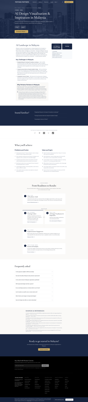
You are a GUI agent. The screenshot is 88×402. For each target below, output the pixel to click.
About (56, 2)
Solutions (40, 2)
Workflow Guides (47, 389)
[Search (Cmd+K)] (63, 2)
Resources (46, 2)
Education (36, 382)
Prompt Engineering (47, 382)
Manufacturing (37, 384)
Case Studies (56, 382)
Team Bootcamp (27, 382)
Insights (51, 2)
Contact (66, 386)
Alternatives (56, 386)
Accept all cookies (69, 399)
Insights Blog (56, 379)
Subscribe (44, 365)
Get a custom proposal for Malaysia (55, 220)
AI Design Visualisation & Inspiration (31, 7)
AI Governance (47, 386)
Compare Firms (57, 384)
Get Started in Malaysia (20, 31)
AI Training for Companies (48, 379)
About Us (66, 379)
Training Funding (47, 391)
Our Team (66, 382)
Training (23, 7)
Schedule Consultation (44, 349)
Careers (66, 384)
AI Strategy (26, 386)
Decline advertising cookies (59, 399)
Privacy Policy (37, 367)
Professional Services (38, 386)
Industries (34, 2)
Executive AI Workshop (28, 379)
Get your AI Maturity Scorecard (32, 202)
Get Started (68, 2)
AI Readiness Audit (27, 384)
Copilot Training (47, 384)
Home (16, 7)
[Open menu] (72, 2)
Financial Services (37, 379)
